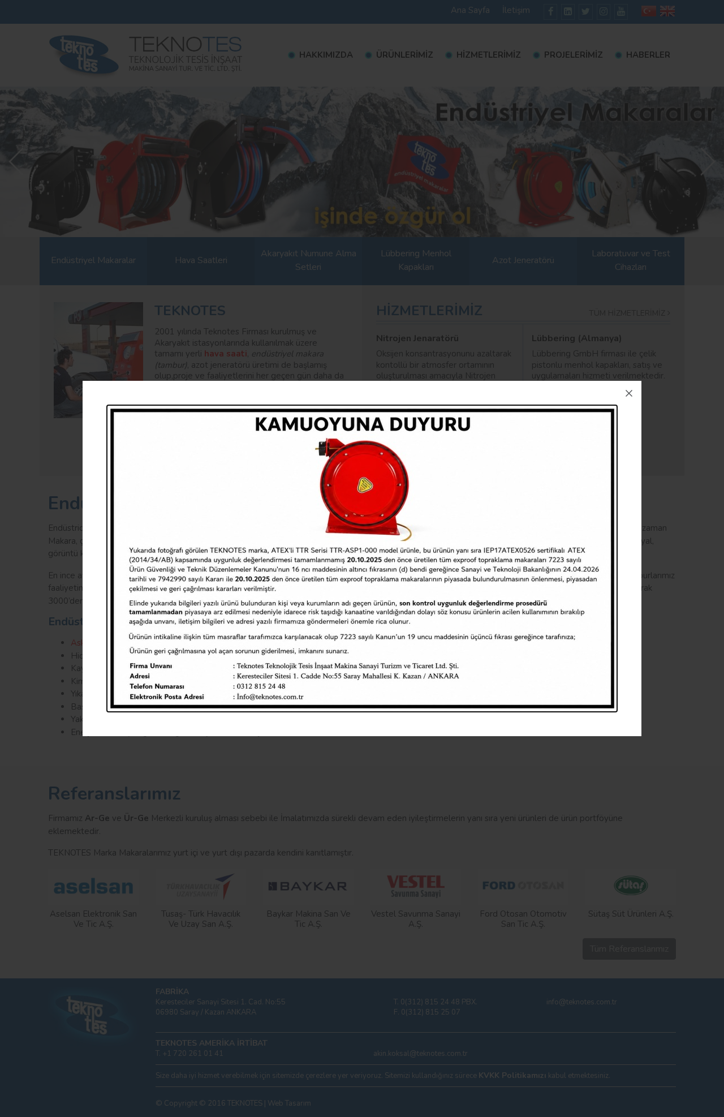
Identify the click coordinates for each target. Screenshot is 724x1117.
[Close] (629, 393)
